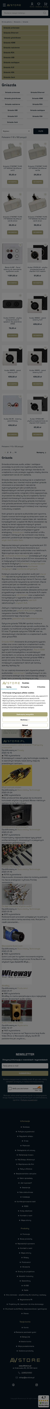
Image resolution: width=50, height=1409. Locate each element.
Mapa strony (26, 1220)
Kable (26, 1290)
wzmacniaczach (38, 563)
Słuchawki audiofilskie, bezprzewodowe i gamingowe (26, 1309)
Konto (26, 1327)
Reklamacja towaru (26, 1155)
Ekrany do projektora (26, 1271)
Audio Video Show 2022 (12, 1022)
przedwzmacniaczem (33, 618)
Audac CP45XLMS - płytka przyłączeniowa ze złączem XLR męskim (37, 421)
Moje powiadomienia (26, 1346)
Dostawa (26, 1127)
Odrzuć (25, 725)
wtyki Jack (7, 540)
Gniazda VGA (9, 72)
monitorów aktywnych (27, 569)
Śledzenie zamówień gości (26, 1332)
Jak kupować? (26, 1183)
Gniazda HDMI (9, 42)
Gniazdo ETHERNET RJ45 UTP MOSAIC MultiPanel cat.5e (37, 168)
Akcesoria (26, 1267)
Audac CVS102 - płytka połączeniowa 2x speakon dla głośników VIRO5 (12, 321)
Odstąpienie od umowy (26, 1150)
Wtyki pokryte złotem (11, 787)
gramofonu (17, 618)
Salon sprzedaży (26, 1178)
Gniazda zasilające (11, 62)
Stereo (26, 1313)
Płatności (26, 1145)
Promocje (26, 1234)
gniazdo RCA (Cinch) (26, 610)
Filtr (40, 131)
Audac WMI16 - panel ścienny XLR (37, 371)
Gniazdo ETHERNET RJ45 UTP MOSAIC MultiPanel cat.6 (12, 168)
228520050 (27, 1373)
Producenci (22, 988)
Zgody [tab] (8, 687)
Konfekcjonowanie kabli (26, 1201)
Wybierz (16, 131)
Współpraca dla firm (26, 1164)
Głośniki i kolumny (26, 1276)
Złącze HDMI (39, 649)
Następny (42, 452)
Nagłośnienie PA (26, 1299)
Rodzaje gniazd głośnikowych (15, 827)
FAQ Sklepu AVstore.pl (26, 1160)
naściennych (19, 673)
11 (16, 452)
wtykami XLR (21, 603)
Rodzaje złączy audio (11, 866)
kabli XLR (32, 600)
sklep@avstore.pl (26, 1377)
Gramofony (26, 1281)
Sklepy (26, 1257)
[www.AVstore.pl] (14, 5)
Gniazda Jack (9, 77)
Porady (20, 750)
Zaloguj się (26, 1337)
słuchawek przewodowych (17, 555)
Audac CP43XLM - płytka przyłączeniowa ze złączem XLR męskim (37, 269)
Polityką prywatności (29, 1100)
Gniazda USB (9, 57)
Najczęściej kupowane (26, 1244)
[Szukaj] (44, 13)
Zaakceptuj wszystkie (25, 714)
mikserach (25, 563)
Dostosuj (24, 720)
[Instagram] (36, 1384)
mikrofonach (22, 595)
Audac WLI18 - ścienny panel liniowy (12, 420)
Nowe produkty (26, 1239)
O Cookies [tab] (41, 687)
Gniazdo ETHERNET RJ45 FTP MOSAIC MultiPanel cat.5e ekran (12, 219)
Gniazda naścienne (12, 47)
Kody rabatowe (26, 1211)
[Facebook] (13, 1384)
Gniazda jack (18, 532)
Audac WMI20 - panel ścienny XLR (37, 319)
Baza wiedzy (22, 790)
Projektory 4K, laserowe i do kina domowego (26, 1304)
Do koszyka (12, 182)
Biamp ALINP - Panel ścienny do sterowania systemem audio (12, 269)
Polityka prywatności (26, 1131)
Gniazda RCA (9, 52)
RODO (26, 1206)
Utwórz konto (26, 1341)
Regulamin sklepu (26, 1136)
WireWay (5, 985)
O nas (26, 1141)
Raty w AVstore (26, 1169)
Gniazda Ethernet (11, 33)
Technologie (34, 790)
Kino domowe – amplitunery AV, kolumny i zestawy (26, 1295)
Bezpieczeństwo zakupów (26, 1174)
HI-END (26, 1285)
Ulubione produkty (26, 1351)
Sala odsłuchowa (26, 1192)
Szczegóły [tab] (25, 687)
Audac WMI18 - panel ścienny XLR (12, 371)
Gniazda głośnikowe (12, 38)
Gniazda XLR (9, 67)
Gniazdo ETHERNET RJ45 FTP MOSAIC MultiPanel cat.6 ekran (37, 219)
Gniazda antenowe (11, 28)
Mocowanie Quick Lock (12, 946)
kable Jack (18, 540)
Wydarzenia (22, 1025)
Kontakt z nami (26, 1215)
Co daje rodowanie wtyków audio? (17, 906)
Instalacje (26, 1197)
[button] (32, 5)
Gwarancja (26, 1187)
